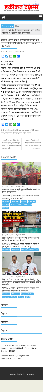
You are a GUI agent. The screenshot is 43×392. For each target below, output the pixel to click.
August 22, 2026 (8, 186)
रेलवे (37, 250)
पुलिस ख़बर (15, 133)
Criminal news (7, 130)
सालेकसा (29, 133)
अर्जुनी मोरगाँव (5, 204)
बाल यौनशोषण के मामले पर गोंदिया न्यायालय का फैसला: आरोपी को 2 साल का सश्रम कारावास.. (33, 144)
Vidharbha (35, 130)
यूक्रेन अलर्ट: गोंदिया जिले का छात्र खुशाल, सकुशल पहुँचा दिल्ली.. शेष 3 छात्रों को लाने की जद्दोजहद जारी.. (11, 144)
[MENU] (40, 17)
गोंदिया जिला (8, 133)
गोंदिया (2, 133)
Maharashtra (26, 130)
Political (23, 201)
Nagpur (23, 294)
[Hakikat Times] (3, 17)
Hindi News (17, 130)
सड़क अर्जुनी (22, 133)
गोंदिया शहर (31, 250)
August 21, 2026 (8, 235)
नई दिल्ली (27, 297)
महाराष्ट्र (20, 204)
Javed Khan (20, 52)
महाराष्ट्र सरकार (28, 204)
